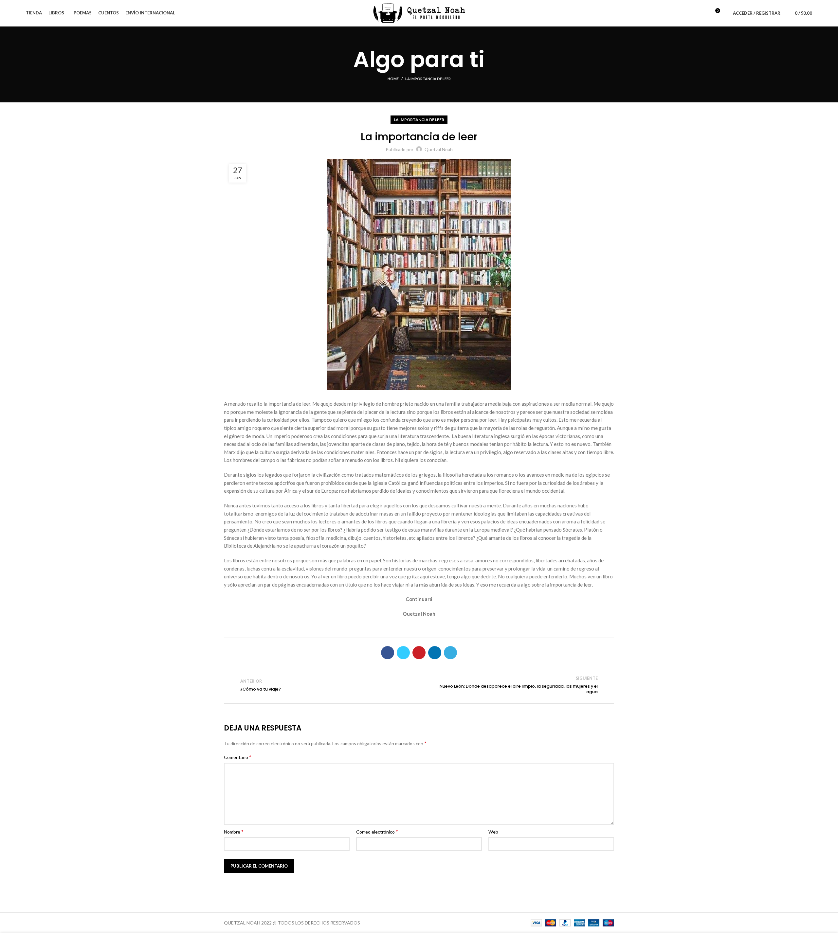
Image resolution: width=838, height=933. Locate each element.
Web (493, 832)
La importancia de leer (428, 79)
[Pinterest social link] (419, 652)
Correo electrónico (377, 831)
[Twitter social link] (403, 652)
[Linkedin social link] (434, 652)
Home (393, 79)
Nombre (234, 831)
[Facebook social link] (387, 652)
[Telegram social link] (450, 652)
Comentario (237, 757)
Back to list (419, 685)
